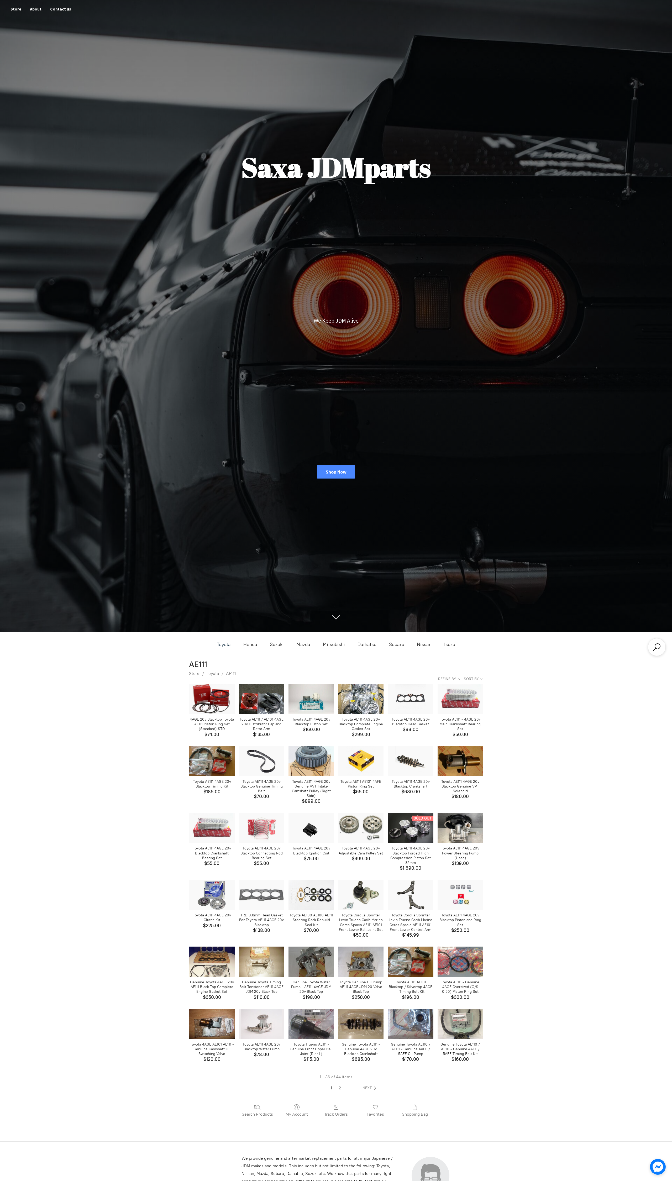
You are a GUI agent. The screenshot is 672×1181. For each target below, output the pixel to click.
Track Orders (336, 1114)
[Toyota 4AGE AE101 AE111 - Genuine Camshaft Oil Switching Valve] (211, 1024)
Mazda (303, 644)
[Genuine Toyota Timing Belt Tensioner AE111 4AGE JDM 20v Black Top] (261, 962)
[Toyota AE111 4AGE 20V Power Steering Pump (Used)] (460, 828)
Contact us (60, 9)
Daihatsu (367, 644)
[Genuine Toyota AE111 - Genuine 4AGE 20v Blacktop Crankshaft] (361, 1024)
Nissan (424, 644)
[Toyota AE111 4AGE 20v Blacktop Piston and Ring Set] (460, 895)
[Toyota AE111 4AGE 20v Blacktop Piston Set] (311, 699)
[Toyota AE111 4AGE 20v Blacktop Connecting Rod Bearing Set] (261, 828)
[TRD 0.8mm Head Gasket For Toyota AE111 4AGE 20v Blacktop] (261, 895)
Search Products (257, 1114)
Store (15, 9)
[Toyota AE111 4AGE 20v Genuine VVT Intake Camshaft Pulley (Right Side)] (311, 761)
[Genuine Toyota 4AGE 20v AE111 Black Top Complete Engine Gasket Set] (211, 962)
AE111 (231, 673)
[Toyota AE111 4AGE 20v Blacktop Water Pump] (261, 1024)
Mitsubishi (334, 644)
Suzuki (277, 644)
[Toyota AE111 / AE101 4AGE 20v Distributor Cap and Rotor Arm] (261, 699)
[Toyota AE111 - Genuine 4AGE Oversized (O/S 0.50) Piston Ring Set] (460, 962)
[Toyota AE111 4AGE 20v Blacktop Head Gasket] (410, 699)
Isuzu (449, 644)
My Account (297, 1114)
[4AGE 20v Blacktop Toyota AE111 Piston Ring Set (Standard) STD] (211, 699)
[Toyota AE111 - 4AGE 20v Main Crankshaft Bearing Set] (460, 699)
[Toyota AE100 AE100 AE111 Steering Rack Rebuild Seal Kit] (311, 895)
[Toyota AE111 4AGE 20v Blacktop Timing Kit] (211, 761)
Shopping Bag (415, 1114)
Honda (250, 644)
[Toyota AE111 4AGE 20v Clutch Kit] (211, 895)
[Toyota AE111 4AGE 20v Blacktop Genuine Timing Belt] (261, 761)
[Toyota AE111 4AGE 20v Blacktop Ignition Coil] (311, 828)
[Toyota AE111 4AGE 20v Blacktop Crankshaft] (410, 761)
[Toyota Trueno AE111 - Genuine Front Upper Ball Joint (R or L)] (311, 1024)
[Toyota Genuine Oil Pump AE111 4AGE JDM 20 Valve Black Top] (361, 962)
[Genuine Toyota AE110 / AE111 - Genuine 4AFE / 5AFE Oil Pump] (410, 1024)
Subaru (396, 644)
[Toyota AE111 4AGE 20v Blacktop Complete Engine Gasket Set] (361, 699)
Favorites (375, 1114)
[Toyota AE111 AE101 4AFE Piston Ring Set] (361, 761)
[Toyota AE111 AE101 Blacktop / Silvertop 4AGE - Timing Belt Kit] (410, 962)
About (35, 9)
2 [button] (340, 1087)
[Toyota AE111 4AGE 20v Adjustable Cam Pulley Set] (361, 828)
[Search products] (657, 647)
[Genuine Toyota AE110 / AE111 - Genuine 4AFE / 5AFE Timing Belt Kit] (460, 1024)
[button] (370, 1088)
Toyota (224, 644)
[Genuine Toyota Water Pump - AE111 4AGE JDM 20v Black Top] (311, 962)
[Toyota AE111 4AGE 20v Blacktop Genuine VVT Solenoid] (460, 761)
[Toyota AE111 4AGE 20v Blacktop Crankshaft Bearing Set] (211, 828)
